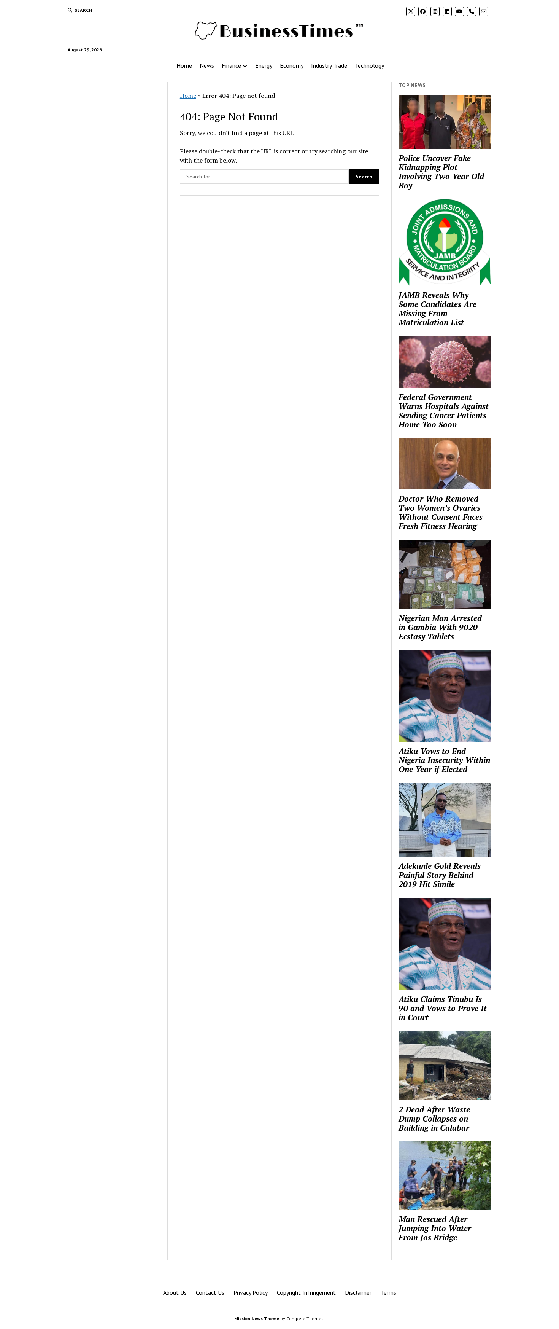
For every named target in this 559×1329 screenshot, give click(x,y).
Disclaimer (358, 1292)
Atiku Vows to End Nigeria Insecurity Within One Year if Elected (444, 760)
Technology (369, 65)
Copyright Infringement (306, 1292)
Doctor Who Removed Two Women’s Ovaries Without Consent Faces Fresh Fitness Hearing (441, 512)
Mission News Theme (256, 1318)
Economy (291, 65)
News (207, 65)
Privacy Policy (250, 1292)
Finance (231, 65)
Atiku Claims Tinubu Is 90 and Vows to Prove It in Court (443, 1008)
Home (184, 65)
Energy (263, 65)
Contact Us (210, 1292)
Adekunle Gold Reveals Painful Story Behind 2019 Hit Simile (440, 875)
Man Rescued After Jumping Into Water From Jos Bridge (435, 1228)
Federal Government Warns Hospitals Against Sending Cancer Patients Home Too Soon (444, 410)
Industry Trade (329, 65)
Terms (388, 1292)
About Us (175, 1292)
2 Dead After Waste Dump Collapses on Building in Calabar (434, 1118)
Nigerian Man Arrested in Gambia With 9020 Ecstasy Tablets (440, 627)
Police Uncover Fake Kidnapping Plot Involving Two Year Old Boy (441, 171)
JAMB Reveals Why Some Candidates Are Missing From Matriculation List (437, 308)
